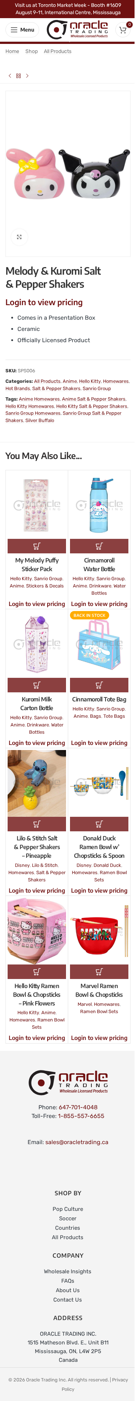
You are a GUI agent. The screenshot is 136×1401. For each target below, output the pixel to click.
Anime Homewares (39, 399)
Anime (70, 381)
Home (12, 51)
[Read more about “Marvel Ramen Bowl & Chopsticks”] (99, 971)
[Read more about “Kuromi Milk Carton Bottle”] (37, 685)
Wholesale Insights (67, 1271)
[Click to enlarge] (19, 237)
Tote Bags (114, 716)
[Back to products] (18, 75)
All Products (57, 51)
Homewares (116, 381)
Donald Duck (107, 865)
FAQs (67, 1281)
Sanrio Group (97, 388)
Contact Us (67, 1299)
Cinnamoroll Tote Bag (99, 699)
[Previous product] (9, 75)
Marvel (85, 1004)
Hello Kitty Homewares (29, 406)
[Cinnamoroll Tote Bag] (99, 644)
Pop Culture (68, 1209)
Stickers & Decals (45, 586)
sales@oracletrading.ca (76, 1142)
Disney (22, 865)
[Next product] (27, 75)
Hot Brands (17, 388)
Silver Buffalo (39, 420)
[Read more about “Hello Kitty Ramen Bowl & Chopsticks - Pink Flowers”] (37, 971)
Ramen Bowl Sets (99, 1011)
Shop (31, 51)
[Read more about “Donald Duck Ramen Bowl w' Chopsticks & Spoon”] (99, 824)
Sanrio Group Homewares (33, 413)
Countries (67, 1228)
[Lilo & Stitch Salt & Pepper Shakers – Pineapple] (37, 783)
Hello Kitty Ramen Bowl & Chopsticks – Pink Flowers (37, 994)
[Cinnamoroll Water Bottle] (99, 505)
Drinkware (100, 586)
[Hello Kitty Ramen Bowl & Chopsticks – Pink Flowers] (37, 931)
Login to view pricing (44, 302)
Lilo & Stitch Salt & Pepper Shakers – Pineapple (37, 847)
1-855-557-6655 (81, 1116)
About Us (68, 1290)
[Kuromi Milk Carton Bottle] (37, 644)
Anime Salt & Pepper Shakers (93, 399)
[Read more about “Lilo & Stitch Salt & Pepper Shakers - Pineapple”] (37, 824)
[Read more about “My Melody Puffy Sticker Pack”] (37, 546)
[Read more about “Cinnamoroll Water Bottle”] (99, 546)
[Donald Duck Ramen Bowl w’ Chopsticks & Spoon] (99, 783)
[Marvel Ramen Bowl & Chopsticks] (99, 931)
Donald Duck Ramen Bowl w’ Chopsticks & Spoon (99, 847)
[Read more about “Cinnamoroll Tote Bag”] (99, 685)
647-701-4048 (78, 1107)
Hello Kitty (90, 381)
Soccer (68, 1218)
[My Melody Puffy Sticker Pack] (37, 505)
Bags (95, 716)
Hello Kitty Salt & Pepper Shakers (91, 406)
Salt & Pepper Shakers (56, 388)
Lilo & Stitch (45, 865)
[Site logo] (77, 29)
